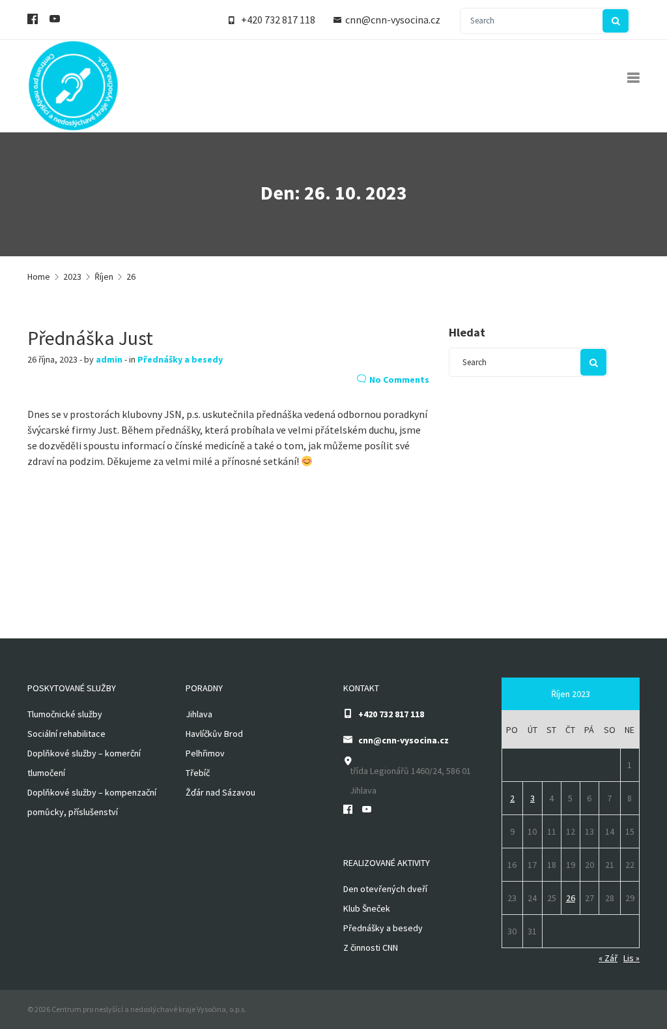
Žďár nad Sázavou (220, 792)
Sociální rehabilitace (66, 733)
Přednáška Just (90, 337)
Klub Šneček (366, 908)
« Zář (608, 958)
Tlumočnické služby (64, 714)
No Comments (399, 379)
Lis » (631, 958)
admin (109, 359)
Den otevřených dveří (385, 889)
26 (570, 898)
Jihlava (199, 714)
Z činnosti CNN (370, 947)
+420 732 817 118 (278, 19)
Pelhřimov (205, 753)
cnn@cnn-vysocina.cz (392, 19)
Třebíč (198, 773)
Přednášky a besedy (180, 359)
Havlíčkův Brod (214, 733)
